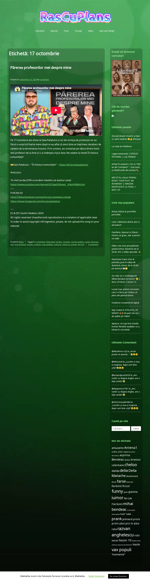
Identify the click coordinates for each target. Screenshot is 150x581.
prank (117, 518)
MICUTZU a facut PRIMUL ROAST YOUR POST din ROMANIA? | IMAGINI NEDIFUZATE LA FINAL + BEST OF (124, 183)
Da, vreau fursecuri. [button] (118, 576)
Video (90, 30)
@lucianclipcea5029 (121, 375)
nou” (123, 514)
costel (87, 242)
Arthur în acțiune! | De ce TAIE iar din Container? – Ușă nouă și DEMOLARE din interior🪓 (126, 167)
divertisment (132, 476)
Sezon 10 (125, 540)
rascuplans (44, 79)
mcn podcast (20, 244)
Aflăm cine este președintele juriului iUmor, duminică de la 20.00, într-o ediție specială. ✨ (126, 248)
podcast (37, 244)
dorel (114, 482)
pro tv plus (132, 523)
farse (121, 481)
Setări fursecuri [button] (96, 576)
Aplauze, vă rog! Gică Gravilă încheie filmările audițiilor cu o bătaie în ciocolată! (126, 326)
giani (126, 492)
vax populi (121, 549)
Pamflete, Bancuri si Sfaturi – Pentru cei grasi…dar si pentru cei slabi (126, 235)
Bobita (127, 460)
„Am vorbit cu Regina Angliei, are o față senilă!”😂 (126, 378)
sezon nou (136, 540)
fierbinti (117, 486)
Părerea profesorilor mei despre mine (40, 67)
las (125, 498)
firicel (125, 486)
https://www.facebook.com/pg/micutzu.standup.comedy (40, 197)
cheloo (131, 464)
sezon (115, 540)
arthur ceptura (124, 452)
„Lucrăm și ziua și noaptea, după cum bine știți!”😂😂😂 (126, 364)
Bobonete (50, 242)
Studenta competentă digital (125, 302)
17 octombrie (40, 242)
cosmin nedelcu (77, 242)
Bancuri (54, 30)
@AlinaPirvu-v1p (119, 351)
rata (114, 529)
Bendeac (118, 459)
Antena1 (130, 447)
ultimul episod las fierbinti (122, 545)
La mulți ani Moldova (122, 146)
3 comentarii (93, 244)
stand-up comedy (69, 244)
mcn (12, 244)
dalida (115, 471)
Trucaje (78, 30)
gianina (133, 491)
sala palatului (47, 244)
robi (137, 535)
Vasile (136, 544)
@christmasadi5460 (121, 402)
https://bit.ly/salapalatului (73, 164)
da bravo (94, 242)
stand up (57, 244)
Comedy (66, 242)
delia (124, 470)
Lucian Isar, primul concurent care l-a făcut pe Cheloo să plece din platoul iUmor (125, 292)
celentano (118, 465)
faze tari (129, 482)
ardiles (114, 452)
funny (117, 491)
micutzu (30, 244)
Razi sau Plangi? (107, 30)
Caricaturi (39, 30)
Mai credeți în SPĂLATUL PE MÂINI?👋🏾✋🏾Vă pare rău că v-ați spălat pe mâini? (126, 313)
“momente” (118, 554)
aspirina (125, 455)
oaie (128, 514)
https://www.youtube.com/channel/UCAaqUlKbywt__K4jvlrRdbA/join (47, 184)
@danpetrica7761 (120, 388)
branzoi (135, 459)
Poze (66, 30)
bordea (59, 242)
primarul (127, 519)
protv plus (118, 523)
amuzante (118, 448)
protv (136, 519)
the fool (81, 244)
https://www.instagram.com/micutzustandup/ (35, 201)
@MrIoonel (117, 361)
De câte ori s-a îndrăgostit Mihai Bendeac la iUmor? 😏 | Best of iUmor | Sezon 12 (126, 278)
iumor (117, 497)
